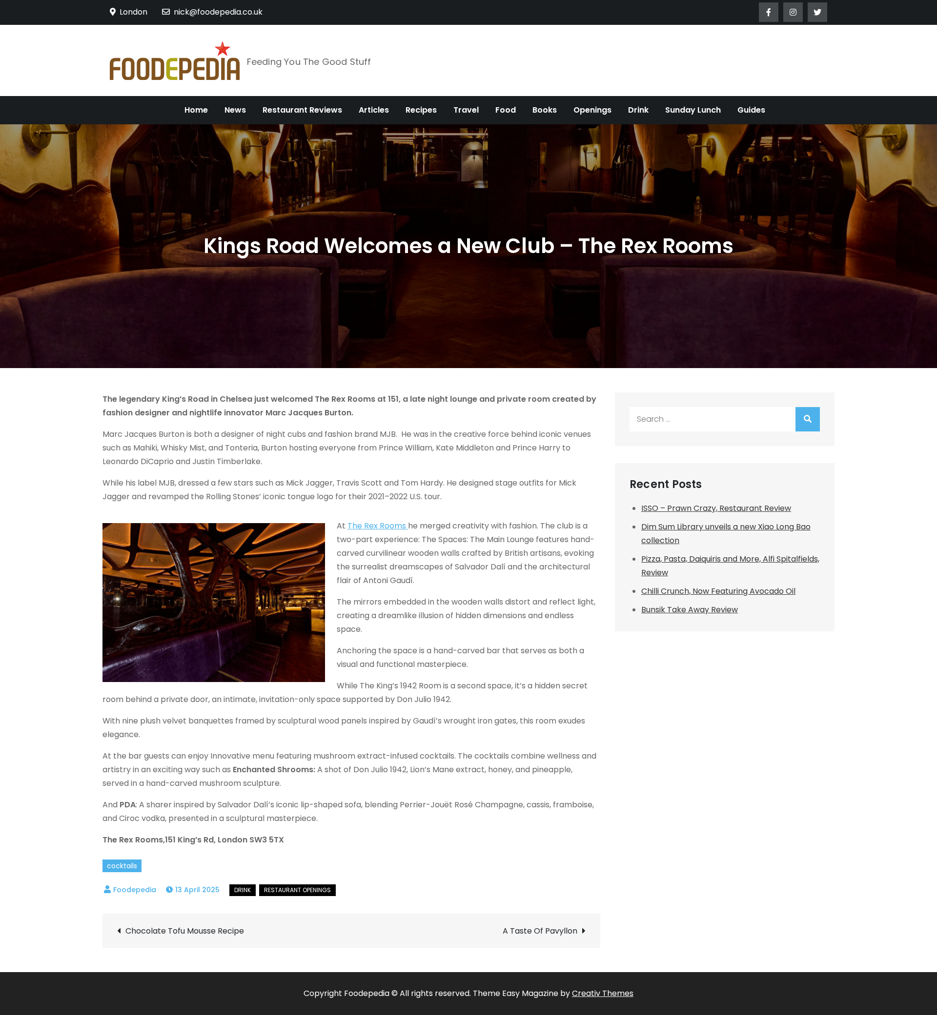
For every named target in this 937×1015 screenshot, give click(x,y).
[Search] (807, 419)
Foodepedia (134, 890)
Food (505, 110)
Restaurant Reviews (302, 110)
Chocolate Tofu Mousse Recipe (184, 931)
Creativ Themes (602, 993)
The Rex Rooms (377, 525)
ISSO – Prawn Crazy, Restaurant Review (716, 508)
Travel (466, 110)
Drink (638, 110)
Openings (592, 110)
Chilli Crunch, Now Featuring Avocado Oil (718, 591)
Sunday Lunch (693, 110)
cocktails (122, 866)
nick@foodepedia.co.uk (218, 12)
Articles (374, 110)
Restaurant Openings (297, 890)
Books (544, 110)
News (235, 110)
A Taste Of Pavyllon (540, 931)
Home (196, 110)
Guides (751, 110)
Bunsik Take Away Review (689, 609)
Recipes (421, 110)
